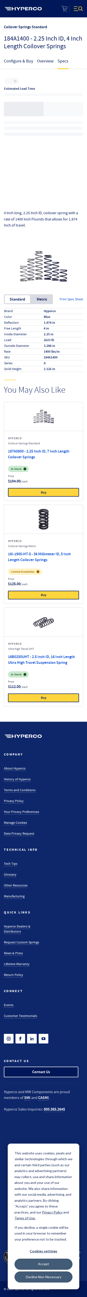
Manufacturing (14, 896)
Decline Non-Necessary (43, 1277)
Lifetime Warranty (16, 964)
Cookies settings (43, 1251)
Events (9, 1005)
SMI (27, 1097)
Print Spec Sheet (71, 299)
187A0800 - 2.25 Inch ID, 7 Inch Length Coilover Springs (38, 454)
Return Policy (13, 975)
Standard (17, 299)
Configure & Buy (18, 61)
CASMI (43, 1097)
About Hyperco (15, 768)
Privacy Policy (14, 801)
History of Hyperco (17, 779)
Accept (43, 1264)
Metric (42, 299)
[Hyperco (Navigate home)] (23, 736)
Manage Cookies (15, 822)
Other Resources (16, 885)
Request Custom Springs (21, 942)
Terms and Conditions (20, 790)
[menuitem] (23, 9)
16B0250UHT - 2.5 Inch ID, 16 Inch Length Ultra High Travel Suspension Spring (41, 659)
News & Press (13, 953)
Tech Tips (10, 863)
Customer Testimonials (20, 1016)
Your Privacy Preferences (21, 812)
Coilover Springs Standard (25, 26)
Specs (63, 61)
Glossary (10, 874)
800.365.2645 (54, 1109)
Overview (45, 61)
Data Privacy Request (19, 833)
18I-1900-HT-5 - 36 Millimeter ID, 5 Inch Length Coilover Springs (39, 556)
